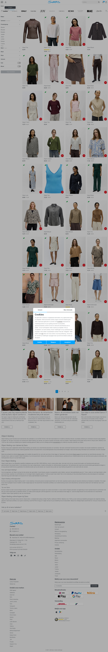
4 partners (59, 321)
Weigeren (53, 342)
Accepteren (68, 342)
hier (42, 333)
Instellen (39, 342)
